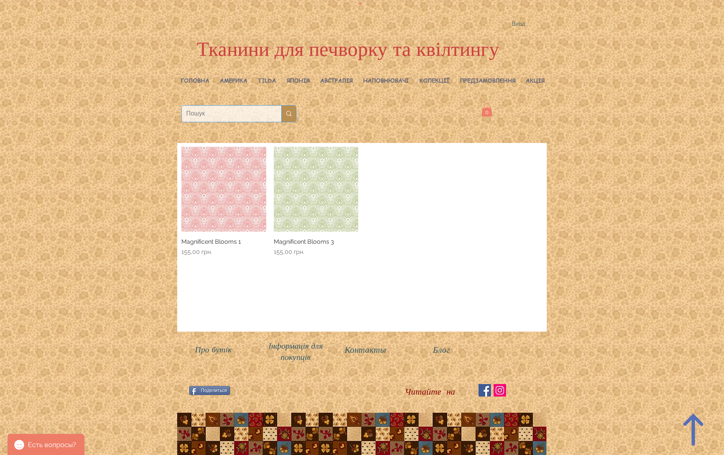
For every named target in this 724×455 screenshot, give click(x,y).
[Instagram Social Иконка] (500, 390)
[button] (234, 80)
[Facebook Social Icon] (485, 390)
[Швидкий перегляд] (223, 189)
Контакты (365, 349)
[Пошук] (288, 114)
